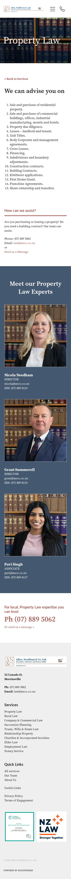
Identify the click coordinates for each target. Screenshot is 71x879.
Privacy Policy (13, 796)
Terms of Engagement (18, 800)
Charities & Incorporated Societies (26, 738)
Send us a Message (16, 252)
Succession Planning (17, 725)
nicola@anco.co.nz (16, 384)
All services (11, 771)
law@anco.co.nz (24, 243)
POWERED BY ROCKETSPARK (18, 870)
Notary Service (13, 751)
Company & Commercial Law (23, 720)
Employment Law (15, 747)
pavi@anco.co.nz (15, 573)
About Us (10, 780)
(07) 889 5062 (35, 619)
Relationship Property (18, 733)
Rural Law (11, 716)
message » (27, 627)
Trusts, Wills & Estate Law (21, 729)
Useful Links (12, 788)
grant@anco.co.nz (16, 478)
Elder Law (11, 742)
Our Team (10, 775)
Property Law (13, 712)
